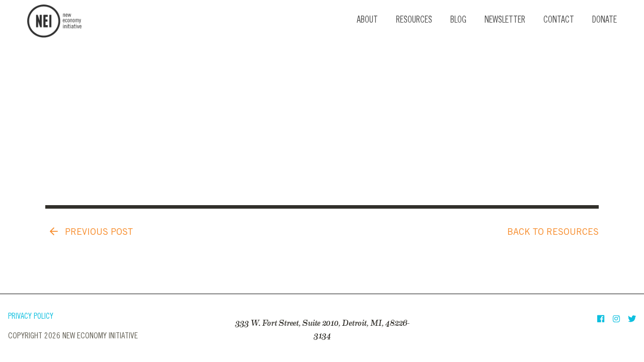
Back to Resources (553, 232)
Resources (414, 20)
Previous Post (97, 232)
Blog (458, 20)
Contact (558, 20)
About (367, 20)
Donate (604, 20)
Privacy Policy (30, 317)
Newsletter (505, 20)
